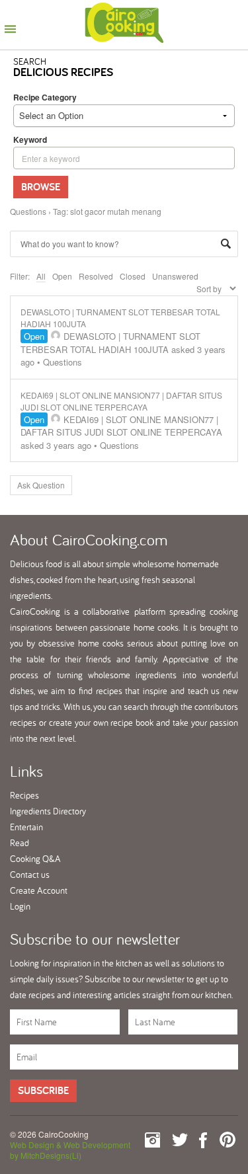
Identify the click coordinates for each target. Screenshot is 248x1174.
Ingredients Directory (48, 811)
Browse (40, 187)
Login (20, 906)
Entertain (26, 827)
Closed (132, 276)
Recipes (24, 795)
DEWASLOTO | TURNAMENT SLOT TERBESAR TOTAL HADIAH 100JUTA (110, 343)
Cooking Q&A (35, 859)
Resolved (96, 276)
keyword (30, 139)
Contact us (30, 874)
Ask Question (41, 484)
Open (62, 276)
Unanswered (175, 276)
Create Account (38, 890)
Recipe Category (45, 97)
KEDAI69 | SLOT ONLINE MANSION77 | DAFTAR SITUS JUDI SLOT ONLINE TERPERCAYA (121, 400)
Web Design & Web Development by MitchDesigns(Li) (70, 1150)
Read (19, 843)
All (41, 276)
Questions (28, 211)
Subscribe (43, 1090)
